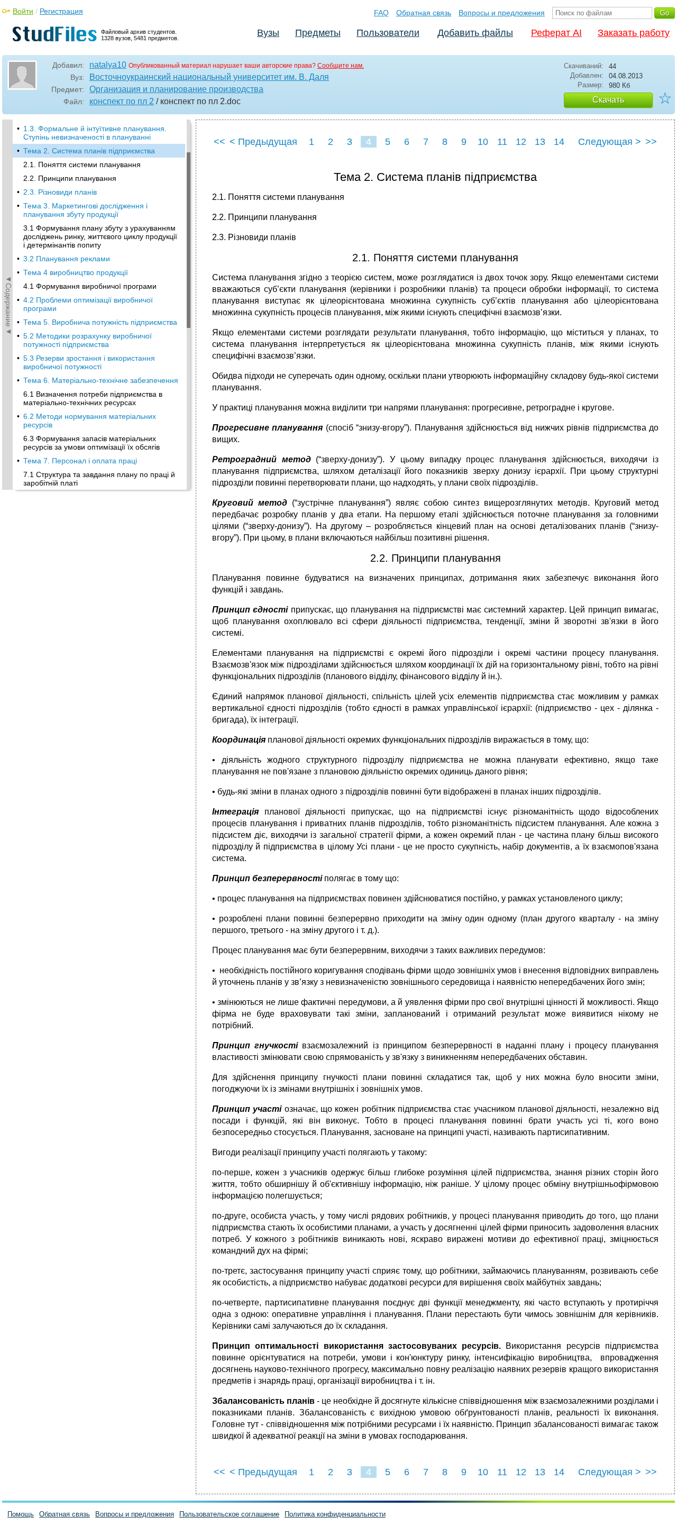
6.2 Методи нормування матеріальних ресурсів (89, 420)
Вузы (268, 33)
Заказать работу (634, 33)
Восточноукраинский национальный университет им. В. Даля (209, 76)
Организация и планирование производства (176, 89)
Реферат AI (556, 33)
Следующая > (609, 141)
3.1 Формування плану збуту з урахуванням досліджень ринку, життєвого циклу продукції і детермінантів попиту (100, 236)
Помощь (20, 1514)
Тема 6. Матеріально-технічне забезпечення (100, 380)
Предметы (318, 33)
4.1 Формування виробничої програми (90, 286)
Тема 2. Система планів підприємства (89, 151)
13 (540, 141)
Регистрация (61, 11)
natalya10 (107, 64)
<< (219, 141)
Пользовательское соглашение (229, 1514)
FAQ (381, 12)
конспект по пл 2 (121, 101)
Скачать (608, 99)
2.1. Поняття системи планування (82, 164)
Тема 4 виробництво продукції (75, 272)
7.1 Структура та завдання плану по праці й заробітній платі (99, 478)
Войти (23, 11)
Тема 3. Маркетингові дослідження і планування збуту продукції (85, 210)
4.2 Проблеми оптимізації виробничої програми (88, 304)
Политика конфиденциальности (335, 1514)
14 (559, 141)
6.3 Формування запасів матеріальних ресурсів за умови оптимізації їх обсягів (91, 442)
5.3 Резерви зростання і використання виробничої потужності (89, 362)
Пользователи (387, 33)
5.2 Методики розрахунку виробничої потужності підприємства (87, 340)
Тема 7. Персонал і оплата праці (80, 460)
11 (502, 141)
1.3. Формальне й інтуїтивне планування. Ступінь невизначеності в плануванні (95, 132)
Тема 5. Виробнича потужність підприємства (100, 322)
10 (483, 141)
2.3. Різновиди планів (60, 192)
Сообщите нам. (340, 65)
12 (521, 141)
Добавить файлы (475, 33)
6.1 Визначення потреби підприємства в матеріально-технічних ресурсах (92, 398)
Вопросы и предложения (502, 12)
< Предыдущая (263, 141)
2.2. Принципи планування (69, 178)
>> (651, 141)
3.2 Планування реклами (66, 258)
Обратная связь (423, 12)
